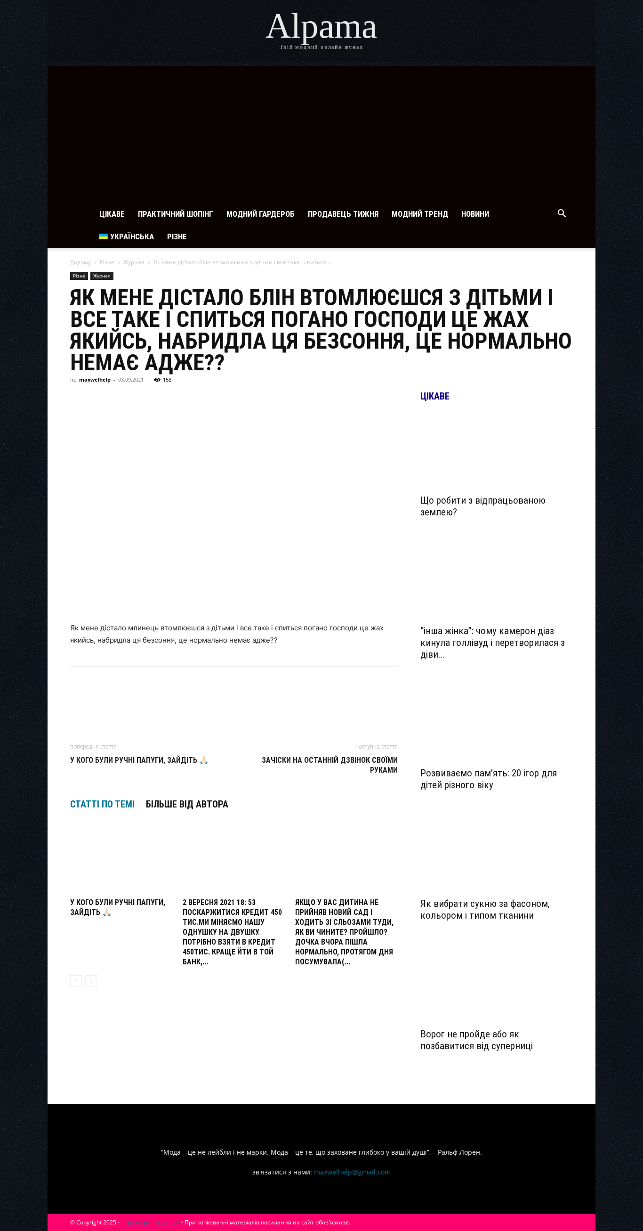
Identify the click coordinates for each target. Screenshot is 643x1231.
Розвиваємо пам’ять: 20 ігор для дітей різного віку (488, 779)
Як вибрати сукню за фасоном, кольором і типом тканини (485, 909)
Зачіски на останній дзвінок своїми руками (330, 765)
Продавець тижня (343, 214)
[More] (253, 400)
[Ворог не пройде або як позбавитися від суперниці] (496, 984)
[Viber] (166, 400)
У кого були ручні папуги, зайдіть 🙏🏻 (139, 760)
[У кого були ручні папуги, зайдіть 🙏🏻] (121, 859)
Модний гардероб (260, 214)
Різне (177, 236)
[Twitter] (122, 400)
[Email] (209, 400)
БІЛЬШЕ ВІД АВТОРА (187, 804)
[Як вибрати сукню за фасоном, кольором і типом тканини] (496, 854)
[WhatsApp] (187, 400)
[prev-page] (76, 981)
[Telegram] (144, 400)
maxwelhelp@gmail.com (352, 1171)
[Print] (231, 400)
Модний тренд (420, 214)
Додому (80, 262)
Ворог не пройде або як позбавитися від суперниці (476, 1040)
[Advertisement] (321, 132)
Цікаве (112, 214)
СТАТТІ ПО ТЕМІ (102, 804)
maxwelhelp (95, 379)
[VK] (101, 400)
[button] (561, 214)
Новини (475, 214)
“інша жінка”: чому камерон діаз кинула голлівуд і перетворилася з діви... (492, 642)
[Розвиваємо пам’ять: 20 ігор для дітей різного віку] (496, 723)
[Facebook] (79, 400)
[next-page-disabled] (91, 981)
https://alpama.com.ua (150, 1222)
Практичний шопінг (175, 214)
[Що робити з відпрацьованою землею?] (496, 451)
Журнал (134, 262)
